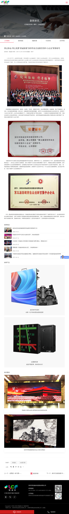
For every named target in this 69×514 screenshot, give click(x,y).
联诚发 (14, 462)
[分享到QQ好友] (13, 467)
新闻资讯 (18, 36)
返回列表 (35, 473)
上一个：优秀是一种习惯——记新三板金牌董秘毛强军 (13, 473)
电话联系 (53, 512)
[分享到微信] (11, 467)
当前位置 (9, 36)
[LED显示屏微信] (10, 497)
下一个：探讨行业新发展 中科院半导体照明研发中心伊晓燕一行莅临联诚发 (56, 473)
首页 (13, 36)
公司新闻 (23, 36)
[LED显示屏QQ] (5, 497)
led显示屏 (22, 462)
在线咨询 (18, 512)
